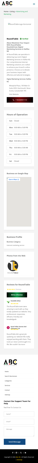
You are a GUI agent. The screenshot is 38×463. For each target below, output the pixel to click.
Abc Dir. (18, 457)
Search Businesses (11, 376)
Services (7, 385)
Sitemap (7, 395)
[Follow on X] (21, 452)
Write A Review (17, 295)
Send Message (15, 442)
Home (6, 11)
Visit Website (14, 94)
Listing (12, 11)
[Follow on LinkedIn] (25, 452)
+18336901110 (21, 100)
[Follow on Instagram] (17, 452)
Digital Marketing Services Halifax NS (19, 80)
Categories (8, 381)
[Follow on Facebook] (12, 452)
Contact (7, 390)
